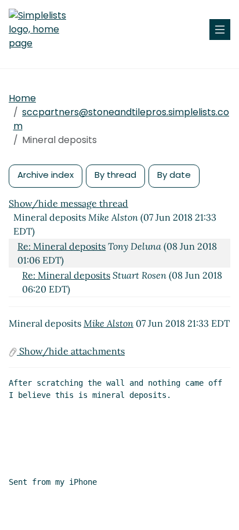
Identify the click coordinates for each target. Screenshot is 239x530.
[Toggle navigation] (219, 29)
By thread (115, 175)
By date (174, 175)
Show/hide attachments (71, 351)
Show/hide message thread (68, 203)
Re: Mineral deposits (61, 246)
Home (22, 98)
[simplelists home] (43, 29)
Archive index (45, 175)
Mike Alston (108, 323)
